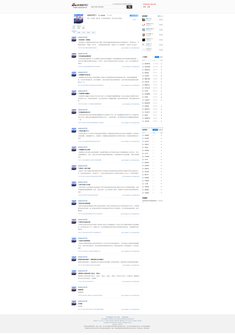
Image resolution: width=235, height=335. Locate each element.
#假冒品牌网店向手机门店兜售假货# (94, 213)
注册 (148, 7)
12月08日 (80, 195)
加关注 (161, 20)
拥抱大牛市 (148, 18)
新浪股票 (125, 4)
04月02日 (80, 122)
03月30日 (80, 141)
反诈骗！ (80, 303)
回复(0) (138, 48)
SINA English (128, 320)
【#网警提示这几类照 (84, 149)
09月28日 (80, 47)
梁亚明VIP (147, 109)
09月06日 (80, 66)
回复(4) (138, 265)
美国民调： (81, 289)
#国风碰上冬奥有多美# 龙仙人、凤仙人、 (90, 273)
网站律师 (122, 320)
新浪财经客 (147, 63)
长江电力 (147, 141)
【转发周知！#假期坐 (84, 40)
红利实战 (147, 75)
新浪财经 (120, 4)
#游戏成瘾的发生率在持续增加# (92, 66)
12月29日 (80, 176)
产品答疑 (139, 320)
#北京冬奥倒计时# (89, 281)
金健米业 (147, 168)
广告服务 (106, 320)
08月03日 (80, 85)
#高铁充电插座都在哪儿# (91, 47)
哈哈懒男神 (147, 94)
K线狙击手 (148, 39)
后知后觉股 (147, 66)
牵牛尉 (146, 91)
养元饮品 (147, 171)
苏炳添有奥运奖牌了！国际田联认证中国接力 (91, 259)
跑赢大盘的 (147, 78)
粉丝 (88, 32)
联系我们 (112, 320)
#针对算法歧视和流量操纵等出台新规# (94, 122)
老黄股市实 (147, 118)
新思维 (146, 115)
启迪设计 (147, 144)
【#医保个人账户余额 (84, 168)
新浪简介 (96, 320)
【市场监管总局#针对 (84, 112)
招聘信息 (117, 320)
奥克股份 (147, 177)
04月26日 (80, 295)
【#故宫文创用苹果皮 (84, 240)
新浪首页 (130, 4)
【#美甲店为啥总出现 (84, 222)
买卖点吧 (147, 82)
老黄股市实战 (149, 29)
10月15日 (80, 213)
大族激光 (147, 192)
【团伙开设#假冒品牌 (84, 203)
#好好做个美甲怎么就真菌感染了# (93, 232)
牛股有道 (148, 49)
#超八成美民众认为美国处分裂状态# (94, 295)
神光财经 (147, 72)
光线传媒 (147, 186)
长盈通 (146, 147)
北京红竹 (148, 44)
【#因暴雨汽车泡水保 (84, 75)
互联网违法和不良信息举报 (114, 319)
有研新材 (147, 135)
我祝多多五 (147, 69)
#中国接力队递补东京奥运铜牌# (92, 265)
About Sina (101, 320)
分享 (132, 48)
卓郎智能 (147, 150)
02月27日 (80, 160)
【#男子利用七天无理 (84, 184)
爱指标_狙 (147, 85)
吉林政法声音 (91, 15)
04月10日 (80, 104)
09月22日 (80, 232)
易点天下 (147, 174)
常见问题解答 (104, 319)
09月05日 (80, 251)
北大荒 (146, 153)
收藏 (79, 32)
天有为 (146, 159)
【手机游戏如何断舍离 (84, 56)
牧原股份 (147, 162)
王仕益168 (147, 112)
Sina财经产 (147, 100)
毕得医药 (147, 180)
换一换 (161, 16)
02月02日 (80, 281)
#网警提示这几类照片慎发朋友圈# (93, 160)
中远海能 (147, 156)
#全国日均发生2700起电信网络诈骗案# (94, 309)
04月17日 (80, 309)
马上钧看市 (148, 34)
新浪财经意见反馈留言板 (128, 319)
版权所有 (120, 324)
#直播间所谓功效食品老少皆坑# (92, 141)
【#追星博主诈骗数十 (84, 93)
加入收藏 (115, 4)
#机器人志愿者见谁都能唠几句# (92, 251)
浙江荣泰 (147, 138)
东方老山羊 (147, 88)
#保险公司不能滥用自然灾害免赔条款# (94, 85)
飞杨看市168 (149, 23)
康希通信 (147, 189)
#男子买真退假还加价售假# (91, 195)
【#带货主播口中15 (83, 131)
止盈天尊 (147, 121)
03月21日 (80, 265)
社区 (93, 32)
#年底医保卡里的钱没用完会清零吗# (94, 176)
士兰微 (146, 183)
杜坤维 (146, 97)
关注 (83, 32)
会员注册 (134, 320)
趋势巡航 (147, 106)
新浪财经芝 (147, 103)
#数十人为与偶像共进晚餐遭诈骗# (93, 104)
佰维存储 (147, 165)
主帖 (74, 32)
